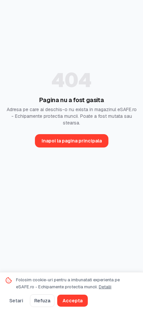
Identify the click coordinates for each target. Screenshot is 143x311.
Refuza (42, 301)
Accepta (72, 301)
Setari (16, 301)
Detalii (105, 287)
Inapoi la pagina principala (72, 141)
